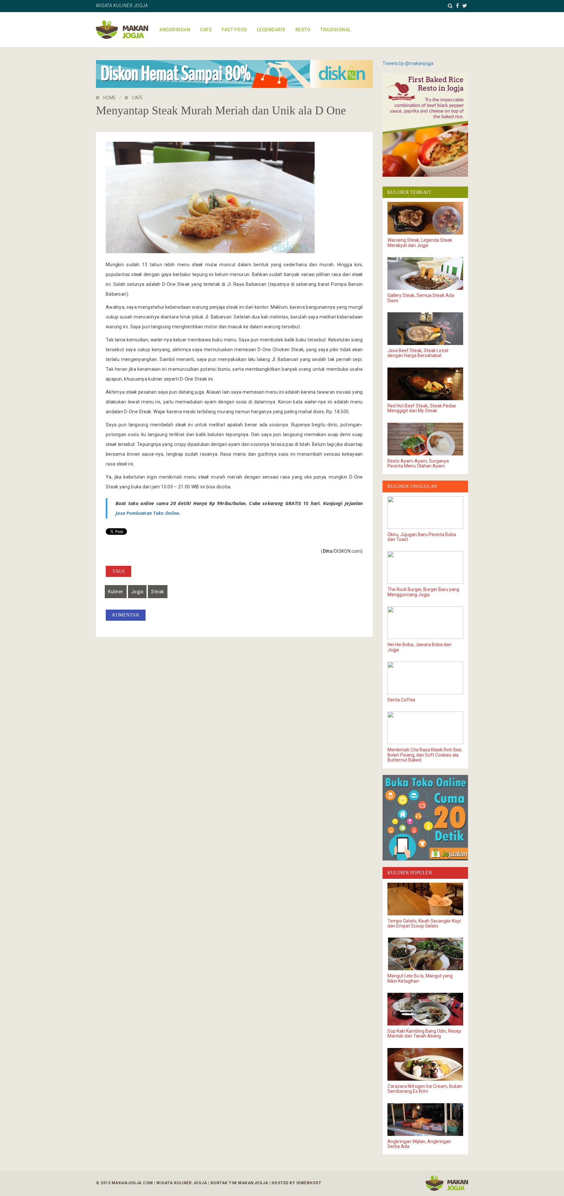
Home (109, 97)
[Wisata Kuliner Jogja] (447, 1183)
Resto (303, 29)
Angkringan (174, 29)
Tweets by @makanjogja (408, 63)
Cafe (206, 29)
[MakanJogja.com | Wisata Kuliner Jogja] (122, 29)
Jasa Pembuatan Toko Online (148, 513)
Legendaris (271, 29)
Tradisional (335, 29)
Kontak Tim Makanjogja (239, 1183)
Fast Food (234, 29)
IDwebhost (308, 1183)
